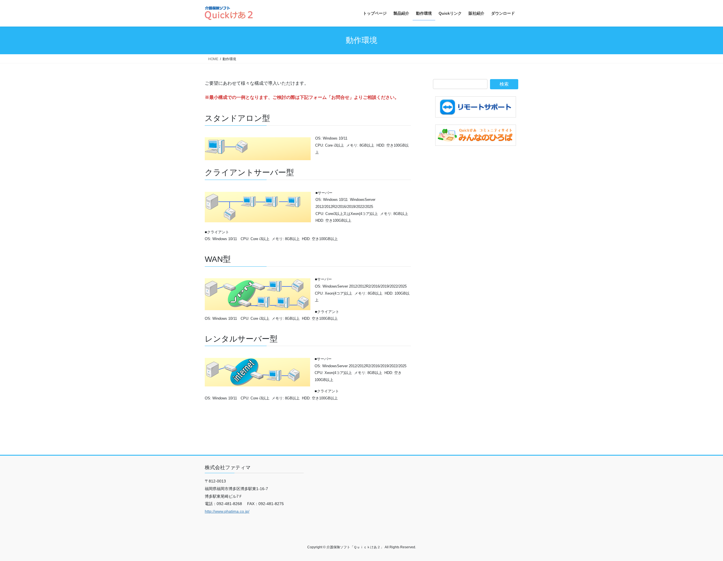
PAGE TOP (702, 539)
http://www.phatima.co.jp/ (227, 511)
